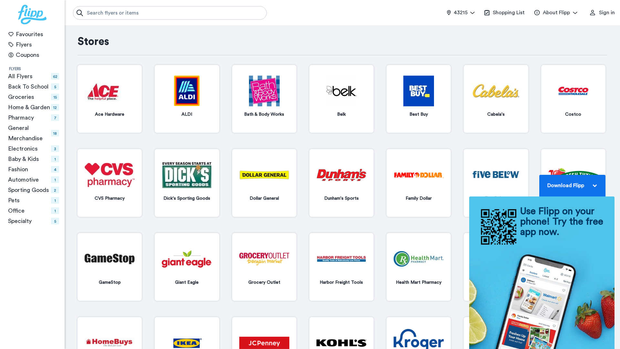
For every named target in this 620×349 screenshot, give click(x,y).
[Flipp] (32, 14)
